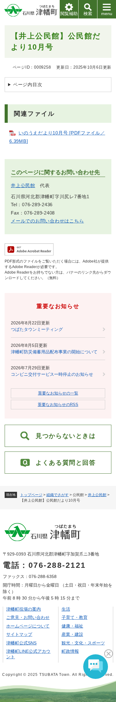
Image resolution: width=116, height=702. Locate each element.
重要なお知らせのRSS (58, 404)
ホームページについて (27, 626)
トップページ (31, 495)
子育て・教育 (75, 617)
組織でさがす (57, 495)
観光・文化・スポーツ (83, 642)
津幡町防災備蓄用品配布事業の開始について (54, 351)
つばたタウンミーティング (37, 329)
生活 (66, 609)
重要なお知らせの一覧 (58, 393)
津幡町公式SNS (21, 642)
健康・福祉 (72, 626)
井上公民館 (97, 495)
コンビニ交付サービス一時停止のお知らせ (52, 374)
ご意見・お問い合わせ (27, 617)
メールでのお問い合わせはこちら (47, 220)
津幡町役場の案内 (23, 609)
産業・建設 (72, 634)
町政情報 (70, 651)
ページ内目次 (27, 84)
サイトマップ (19, 634)
